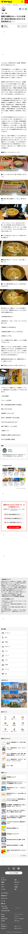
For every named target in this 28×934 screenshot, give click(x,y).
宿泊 (23, 719)
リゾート (7, 655)
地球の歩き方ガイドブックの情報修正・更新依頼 (13, 596)
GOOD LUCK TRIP (5, 910)
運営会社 (3, 914)
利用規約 (3, 916)
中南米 (6, 642)
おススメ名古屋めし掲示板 (8, 439)
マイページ (18, 908)
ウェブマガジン (4, 893)
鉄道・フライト (14, 731)
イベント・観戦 (5, 725)
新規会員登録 (5, 908)
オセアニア (7, 646)
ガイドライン (17, 916)
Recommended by (19, 488)
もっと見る (22, 855)
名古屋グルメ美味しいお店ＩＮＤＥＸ (11, 435)
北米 (6, 637)
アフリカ (7, 669)
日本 (5, 4)
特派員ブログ (9, 4)
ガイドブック (4, 898)
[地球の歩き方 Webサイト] (6, 1)
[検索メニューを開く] (22, 2)
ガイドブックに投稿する (19, 918)
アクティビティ (5, 731)
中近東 (6, 664)
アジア (6, 660)
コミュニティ (4, 906)
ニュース (3, 901)
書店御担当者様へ (4, 918)
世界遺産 (14, 725)
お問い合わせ (17, 920)
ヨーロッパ (7, 632)
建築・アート (14, 719)
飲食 (5, 719)
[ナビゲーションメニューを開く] (26, 1)
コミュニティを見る (14, 527)
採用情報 (3, 920)
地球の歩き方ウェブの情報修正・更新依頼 (11, 595)
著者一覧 (3, 903)
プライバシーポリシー (18, 914)
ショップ (22, 731)
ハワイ (6, 651)
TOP (2, 4)
